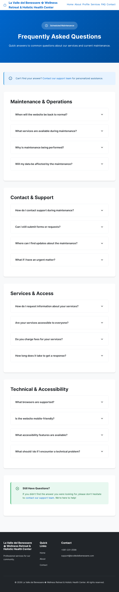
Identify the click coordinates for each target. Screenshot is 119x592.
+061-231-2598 (68, 550)
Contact (111, 4)
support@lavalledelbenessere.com (77, 555)
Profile (86, 4)
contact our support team (40, 497)
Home (70, 4)
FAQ (103, 4)
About (78, 4)
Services (95, 4)
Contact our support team (57, 78)
